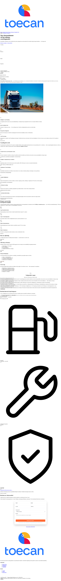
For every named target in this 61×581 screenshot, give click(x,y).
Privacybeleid (4, 572)
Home (1, 32)
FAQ (18, 32)
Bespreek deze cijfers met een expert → (6, 490)
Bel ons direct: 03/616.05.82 (30, 526)
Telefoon (32, 506)
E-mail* (17, 506)
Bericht (17, 513)
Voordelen (15, 32)
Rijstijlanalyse (4, 565)
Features (9, 32)
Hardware (12, 32)
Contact (3, 571)
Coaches (3, 570)
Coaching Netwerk (5, 32)
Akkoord (2, 579)
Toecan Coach (4, 564)
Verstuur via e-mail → (30, 520)
